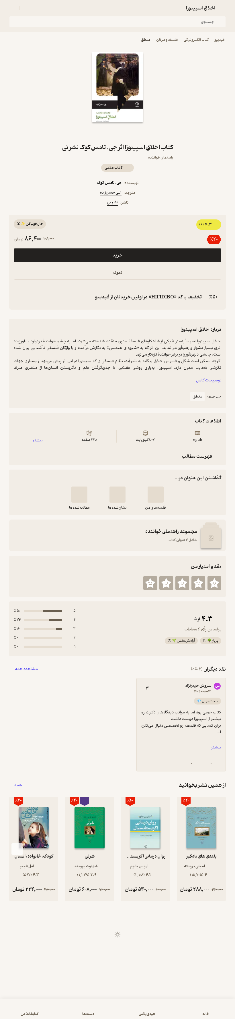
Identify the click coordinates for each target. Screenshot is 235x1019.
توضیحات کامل (208, 380)
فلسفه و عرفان (167, 40)
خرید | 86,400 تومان (118, 1011)
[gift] (117, 132)
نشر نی (112, 202)
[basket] (27, 8)
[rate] (214, 583)
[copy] (19, 297)
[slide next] (17, 849)
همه (18, 785)
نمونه (117, 273)
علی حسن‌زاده (111, 193)
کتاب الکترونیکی (196, 40)
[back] (222, 8)
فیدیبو (219, 40)
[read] (79, 495)
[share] (103, 132)
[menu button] (12, 8)
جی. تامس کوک (109, 183)
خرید (117, 255)
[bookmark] (131, 132)
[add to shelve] (156, 495)
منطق (145, 40)
